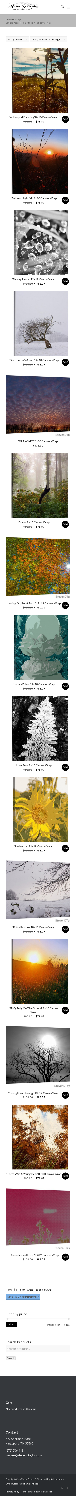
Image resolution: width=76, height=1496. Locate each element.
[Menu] (68, 7)
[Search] (60, 7)
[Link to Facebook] (67, 1488)
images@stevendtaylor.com (24, 1455)
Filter (11, 1324)
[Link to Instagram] (62, 1488)
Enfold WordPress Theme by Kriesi (22, 1483)
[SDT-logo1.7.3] (31, 7)
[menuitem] (60, 7)
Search (10, 1358)
